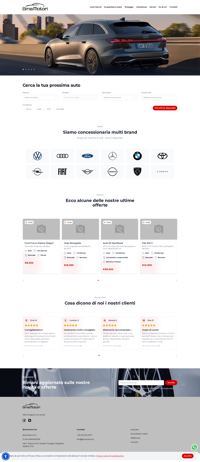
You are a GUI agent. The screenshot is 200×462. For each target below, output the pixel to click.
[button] (5, 456)
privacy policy (168, 388)
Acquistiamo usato (113, 7)
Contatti (173, 7)
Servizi (153, 7)
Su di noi (163, 7)
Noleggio (129, 7)
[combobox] (41, 97)
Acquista (135, 429)
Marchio (26, 93)
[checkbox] (24, 109)
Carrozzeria (106, 93)
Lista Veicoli (95, 7)
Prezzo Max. (146, 93)
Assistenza (141, 7)
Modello (65, 93)
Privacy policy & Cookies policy (110, 456)
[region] (100, 250)
